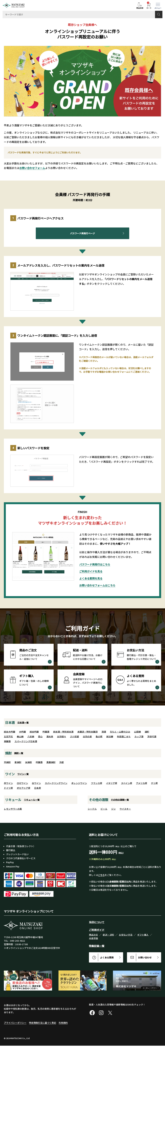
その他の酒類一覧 (120, 800)
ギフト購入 (143, 935)
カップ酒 (138, 736)
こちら (101, 875)
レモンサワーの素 (13, 809)
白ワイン (36, 783)
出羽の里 (87, 736)
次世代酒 (151, 736)
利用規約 (63, 1022)
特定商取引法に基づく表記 (42, 1022)
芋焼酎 (7, 762)
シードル (92, 809)
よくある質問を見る (90, 578)
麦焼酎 (18, 762)
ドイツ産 (8, 788)
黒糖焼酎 (50, 762)
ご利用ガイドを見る (90, 571)
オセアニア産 (23, 788)
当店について (96, 922)
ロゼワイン (22, 783)
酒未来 (49, 736)
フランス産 (96, 783)
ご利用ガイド (96, 929)
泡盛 (61, 762)
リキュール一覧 (32, 800)
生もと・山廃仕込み (120, 732)
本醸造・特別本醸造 (87, 732)
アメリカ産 (141, 783)
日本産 (37, 788)
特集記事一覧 (96, 946)
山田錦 (137, 732)
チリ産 (154, 783)
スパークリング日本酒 (26, 741)
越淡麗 (109, 736)
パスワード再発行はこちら (94, 564)
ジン (113, 809)
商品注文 (93, 935)
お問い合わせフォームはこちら (97, 585)
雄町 (147, 732)
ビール (104, 809)
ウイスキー (125, 809)
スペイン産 (126, 783)
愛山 (40, 736)
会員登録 (93, 938)
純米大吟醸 (9, 732)
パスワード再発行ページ (82, 233)
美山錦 (20, 736)
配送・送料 (108, 935)
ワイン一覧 (23, 774)
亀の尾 (99, 736)
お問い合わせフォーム (32, 168)
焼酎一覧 (18, 753)
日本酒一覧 (23, 722)
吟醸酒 (46, 732)
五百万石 (8, 736)
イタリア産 (111, 783)
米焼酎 (28, 762)
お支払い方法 (125, 935)
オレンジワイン (79, 783)
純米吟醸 (34, 732)
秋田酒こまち (124, 736)
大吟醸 (22, 732)
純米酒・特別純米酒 (63, 732)
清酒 (104, 732)
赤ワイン (8, 783)
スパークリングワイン (56, 783)
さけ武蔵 (74, 736)
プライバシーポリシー (15, 1022)
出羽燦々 (61, 736)
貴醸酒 (7, 741)
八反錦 (30, 736)
